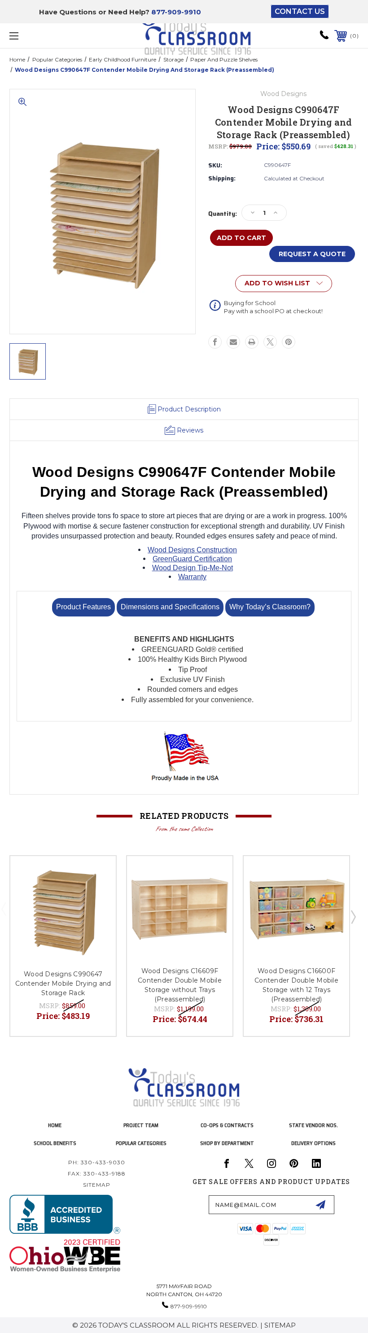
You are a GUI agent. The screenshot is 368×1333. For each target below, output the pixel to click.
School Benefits (55, 1143)
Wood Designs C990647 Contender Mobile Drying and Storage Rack (63, 983)
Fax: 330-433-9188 (97, 1173)
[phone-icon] (324, 38)
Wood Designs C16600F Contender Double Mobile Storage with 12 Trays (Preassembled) (296, 985)
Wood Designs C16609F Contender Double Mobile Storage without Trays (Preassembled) (180, 985)
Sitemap (96, 1184)
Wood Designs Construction (192, 550)
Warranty (192, 577)
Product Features (83, 607)
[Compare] (98, 895)
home (54, 1125)
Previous (5, 918)
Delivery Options (313, 1143)
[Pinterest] (288, 342)
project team (140, 1125)
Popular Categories (141, 1143)
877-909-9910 (176, 12)
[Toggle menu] (44, 35)
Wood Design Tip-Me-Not (192, 568)
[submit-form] (320, 1204)
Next (353, 918)
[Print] (251, 342)
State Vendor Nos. (313, 1125)
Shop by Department (227, 1143)
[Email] (233, 342)
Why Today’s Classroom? (270, 607)
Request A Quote (312, 254)
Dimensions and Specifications (170, 607)
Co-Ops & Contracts (227, 1125)
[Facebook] (215, 342)
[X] (270, 342)
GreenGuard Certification (192, 559)
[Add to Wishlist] (98, 873)
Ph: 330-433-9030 (96, 1162)
